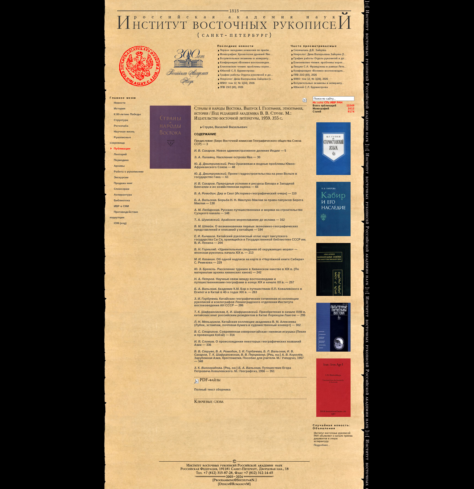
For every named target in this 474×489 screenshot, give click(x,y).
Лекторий (120, 154)
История (119, 108)
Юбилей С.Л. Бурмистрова (237, 70)
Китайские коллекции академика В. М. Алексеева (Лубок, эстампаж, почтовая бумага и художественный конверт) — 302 (247, 323)
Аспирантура (123, 194)
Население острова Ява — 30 (227, 157)
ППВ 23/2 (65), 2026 (231, 87)
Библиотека (122, 200)
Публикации (122, 148)
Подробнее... (322, 445)
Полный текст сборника (212, 389)
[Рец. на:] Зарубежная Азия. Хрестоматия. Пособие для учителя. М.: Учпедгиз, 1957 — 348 (249, 356)
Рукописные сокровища (120, 140)
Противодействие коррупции (124, 214)
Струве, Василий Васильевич (224, 127)
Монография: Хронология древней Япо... (246, 54)
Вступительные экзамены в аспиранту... (245, 58)
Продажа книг (123, 183)
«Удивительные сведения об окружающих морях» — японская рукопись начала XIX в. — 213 (245, 251)
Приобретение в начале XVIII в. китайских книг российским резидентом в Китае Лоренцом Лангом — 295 (250, 313)
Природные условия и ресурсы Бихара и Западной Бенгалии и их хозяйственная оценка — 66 (244, 185)
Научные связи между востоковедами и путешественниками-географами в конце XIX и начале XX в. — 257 (244, 280)
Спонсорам (121, 188)
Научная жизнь (124, 131)
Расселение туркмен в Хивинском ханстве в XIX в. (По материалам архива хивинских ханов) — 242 (246, 270)
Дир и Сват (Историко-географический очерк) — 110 (245, 193)
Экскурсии (121, 177)
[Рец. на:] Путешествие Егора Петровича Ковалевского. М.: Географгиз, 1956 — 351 (242, 369)
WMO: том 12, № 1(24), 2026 (237, 83)
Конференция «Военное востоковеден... (245, 62)
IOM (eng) (120, 223)
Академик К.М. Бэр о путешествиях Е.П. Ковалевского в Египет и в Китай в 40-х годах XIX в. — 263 (248, 290)
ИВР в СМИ (121, 206)
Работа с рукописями (128, 171)
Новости (119, 102)
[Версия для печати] (304, 99)
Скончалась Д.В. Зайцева (310, 50)
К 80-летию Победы (127, 114)
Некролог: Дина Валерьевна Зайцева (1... (246, 79)
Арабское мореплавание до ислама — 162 (239, 219)
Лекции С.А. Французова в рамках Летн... (320, 66)
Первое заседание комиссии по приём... (245, 50)
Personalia (121, 125)
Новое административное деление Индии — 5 (240, 150)
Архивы (119, 165)
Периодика (121, 160)
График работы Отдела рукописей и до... (246, 75)
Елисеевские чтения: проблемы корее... (245, 66)
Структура (121, 119)
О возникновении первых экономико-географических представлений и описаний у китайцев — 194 (246, 228)
